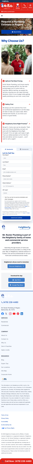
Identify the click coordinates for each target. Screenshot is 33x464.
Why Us (3, 342)
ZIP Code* (5, 190)
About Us (4, 335)
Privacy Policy (8, 207)
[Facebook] (2, 313)
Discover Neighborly (15, 266)
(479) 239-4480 (10, 302)
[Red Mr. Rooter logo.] (9, 228)
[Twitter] (6, 313)
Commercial (25, 149)
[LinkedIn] (22, 313)
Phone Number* (7, 176)
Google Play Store (17, 285)
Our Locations (5, 367)
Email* (4, 169)
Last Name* (6, 162)
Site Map (4, 371)
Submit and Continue (16, 217)
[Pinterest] (18, 313)
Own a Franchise (6, 346)
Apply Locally (5, 350)
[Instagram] (10, 313)
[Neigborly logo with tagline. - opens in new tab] (24, 228)
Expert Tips (4, 363)
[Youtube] (14, 313)
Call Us (25, 7)
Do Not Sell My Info (6, 424)
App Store (18, 280)
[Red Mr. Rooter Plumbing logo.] (16, 296)
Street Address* (7, 183)
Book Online (18, 7)
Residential (10, 149)
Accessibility (4, 421)
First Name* (6, 155)
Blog (2, 360)
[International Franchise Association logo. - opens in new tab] (4, 379)
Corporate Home (6, 374)
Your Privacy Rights (9, 428)
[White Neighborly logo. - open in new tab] (5, 1)
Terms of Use (4, 415)
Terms (26, 206)
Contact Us (4, 339)
